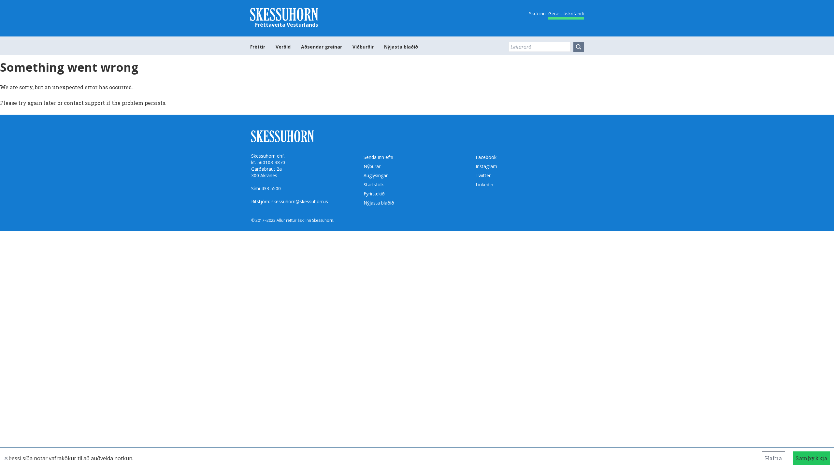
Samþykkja (811, 458)
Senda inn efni (378, 157)
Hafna (773, 458)
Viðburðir (363, 47)
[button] (578, 47)
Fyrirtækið (374, 194)
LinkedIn (484, 184)
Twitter (483, 175)
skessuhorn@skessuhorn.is (299, 201)
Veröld (283, 47)
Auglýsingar (376, 175)
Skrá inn (537, 13)
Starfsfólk (374, 184)
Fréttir (257, 47)
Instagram (486, 166)
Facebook (486, 157)
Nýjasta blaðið (401, 47)
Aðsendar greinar (321, 47)
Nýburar (372, 166)
